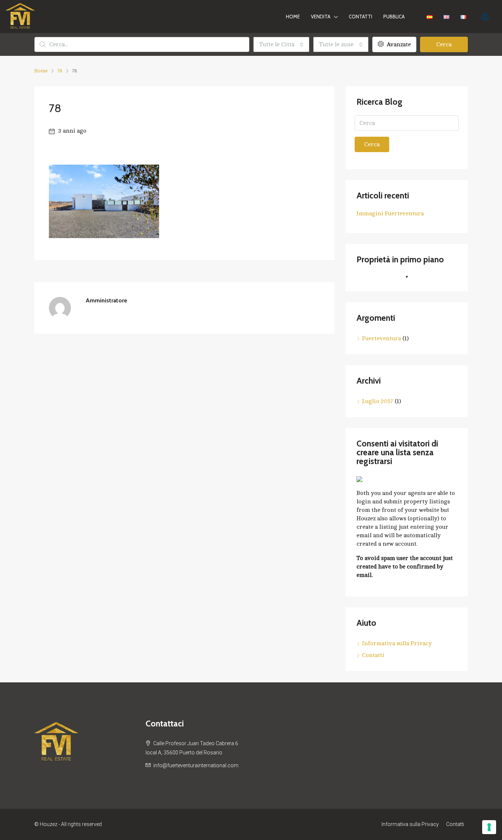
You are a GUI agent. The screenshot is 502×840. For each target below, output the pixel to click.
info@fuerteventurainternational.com (196, 765)
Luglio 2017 (377, 401)
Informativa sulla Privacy (397, 643)
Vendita (320, 16)
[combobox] (281, 44)
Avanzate (398, 44)
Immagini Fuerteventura (390, 213)
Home (293, 16)
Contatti (360, 16)
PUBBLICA (394, 16)
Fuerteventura (381, 338)
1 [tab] (410, 279)
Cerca (444, 44)
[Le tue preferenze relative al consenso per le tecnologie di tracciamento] (489, 827)
